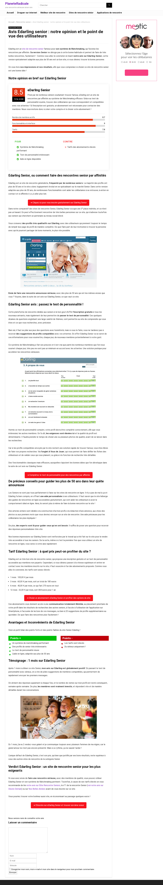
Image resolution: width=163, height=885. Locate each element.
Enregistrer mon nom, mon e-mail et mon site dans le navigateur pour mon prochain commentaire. (52, 869)
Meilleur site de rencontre (52, 12)
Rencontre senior (23, 22)
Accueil (10, 12)
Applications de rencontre (109, 12)
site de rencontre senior (32, 49)
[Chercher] (109, 5)
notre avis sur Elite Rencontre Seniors (43, 785)
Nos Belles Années (37, 789)
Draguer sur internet (27, 12)
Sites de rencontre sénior (81, 12)
